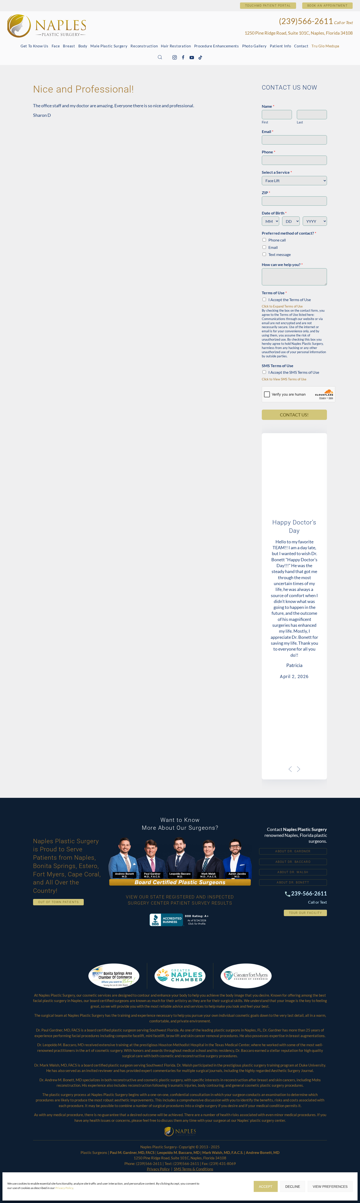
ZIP (266, 192)
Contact (301, 46)
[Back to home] (46, 26)
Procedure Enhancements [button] (216, 46)
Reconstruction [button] (144, 46)
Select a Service (277, 172)
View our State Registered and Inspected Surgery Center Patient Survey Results (180, 899)
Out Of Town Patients (58, 902)
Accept (266, 1187)
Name (268, 106)
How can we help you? (282, 264)
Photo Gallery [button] (254, 46)
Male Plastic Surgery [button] (108, 46)
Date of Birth (274, 213)
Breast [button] (69, 46)
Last (300, 122)
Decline (292, 1187)
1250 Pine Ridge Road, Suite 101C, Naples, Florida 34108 (299, 33)
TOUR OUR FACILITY (305, 913)
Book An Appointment (327, 5)
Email (267, 131)
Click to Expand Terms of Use (282, 306)
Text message (279, 254)
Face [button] (56, 46)
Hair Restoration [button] (176, 46)
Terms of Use (274, 292)
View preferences (330, 1187)
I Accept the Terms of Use (289, 299)
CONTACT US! (294, 414)
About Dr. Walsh (293, 872)
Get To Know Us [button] (34, 46)
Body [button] (82, 46)
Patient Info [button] (280, 46)
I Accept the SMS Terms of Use (293, 372)
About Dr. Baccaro (293, 862)
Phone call (277, 240)
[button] (159, 57)
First (265, 122)
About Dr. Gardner (293, 851)
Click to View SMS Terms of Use (284, 379)
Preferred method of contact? (289, 233)
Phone (268, 151)
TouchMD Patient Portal (268, 5)
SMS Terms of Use (277, 365)
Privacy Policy (64, 1188)
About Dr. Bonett (293, 882)
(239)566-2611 (306, 21)
